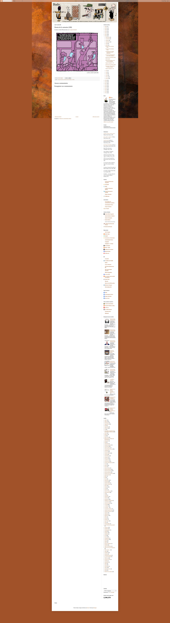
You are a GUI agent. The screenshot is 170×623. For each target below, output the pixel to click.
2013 (106, 89)
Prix (105, 535)
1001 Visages (107, 232)
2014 (106, 88)
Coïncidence (107, 455)
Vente (106, 564)
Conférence (107, 459)
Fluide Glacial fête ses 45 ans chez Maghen (110, 61)
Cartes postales (107, 447)
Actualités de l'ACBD (109, 260)
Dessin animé (107, 468)
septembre (108, 41)
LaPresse (107, 307)
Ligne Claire (107, 279)
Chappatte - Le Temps (109, 243)
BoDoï (106, 262)
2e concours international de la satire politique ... (110, 55)
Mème (106, 516)
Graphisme (107, 496)
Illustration (106, 499)
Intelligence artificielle (108, 500)
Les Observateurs (108, 309)
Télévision (106, 558)
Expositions (107, 480)
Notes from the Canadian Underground (112, 398)
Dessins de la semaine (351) (112, 341)
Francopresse (107, 492)
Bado (111, 97)
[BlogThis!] (66, 78)
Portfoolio (106, 534)
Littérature (106, 514)
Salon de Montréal (108, 546)
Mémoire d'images (108, 285)
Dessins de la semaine (67, 79)
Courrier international (109, 303)
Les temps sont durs (108, 508)
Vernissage (107, 566)
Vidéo (106, 567)
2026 (106, 26)
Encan (106, 478)
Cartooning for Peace (109, 204)
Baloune (106, 434)
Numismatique (107, 523)
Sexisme (106, 554)
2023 (106, 31)
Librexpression (108, 311)
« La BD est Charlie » (112, 380)
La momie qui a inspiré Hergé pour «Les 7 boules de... (110, 52)
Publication (107, 539)
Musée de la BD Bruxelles (110, 283)
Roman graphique (108, 543)
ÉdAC (106, 476)
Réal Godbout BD (108, 287)
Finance (106, 489)
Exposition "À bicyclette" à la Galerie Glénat (110, 67)
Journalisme (107, 501)
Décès (106, 465)
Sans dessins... (107, 549)
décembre (108, 37)
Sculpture (106, 552)
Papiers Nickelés (108, 194)
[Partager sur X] (68, 78)
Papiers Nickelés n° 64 (110, 68)
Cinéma (106, 454)
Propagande (107, 538)
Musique (106, 519)
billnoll (88, 607)
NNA (105, 522)
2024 (106, 29)
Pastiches (106, 527)
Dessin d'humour (108, 469)
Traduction (106, 562)
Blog (105, 442)
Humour (106, 497)
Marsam (106, 281)
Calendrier (106, 443)
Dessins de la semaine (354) (112, 370)
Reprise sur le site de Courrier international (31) (112, 391)
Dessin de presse (61, 79)
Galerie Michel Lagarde (109, 214)
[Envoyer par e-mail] (65, 78)
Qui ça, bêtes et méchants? (108, 136)
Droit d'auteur (107, 474)
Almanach (106, 422)
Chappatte (107, 241)
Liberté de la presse (108, 511)
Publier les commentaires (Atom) (65, 118)
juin (106, 70)
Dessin (106, 466)
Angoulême (107, 424)
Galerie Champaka (108, 217)
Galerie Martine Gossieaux (110, 221)
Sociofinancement (108, 555)
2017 (106, 83)
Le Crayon (107, 208)
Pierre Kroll (107, 298)
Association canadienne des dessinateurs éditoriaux (110, 431)
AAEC (106, 420)
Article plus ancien (96, 116)
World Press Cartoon (108, 571)
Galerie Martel (107, 219)
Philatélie (106, 528)
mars (107, 75)
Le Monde (106, 506)
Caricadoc (107, 184)
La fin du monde (107, 503)
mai (106, 72)
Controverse (107, 461)
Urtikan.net (107, 253)
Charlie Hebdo (107, 453)
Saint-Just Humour (108, 226)
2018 (106, 81)
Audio (106, 433)
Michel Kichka (107, 251)
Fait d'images (107, 245)
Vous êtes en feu (108, 568)
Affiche (106, 421)
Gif (105, 493)
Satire (106, 551)
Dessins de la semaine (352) (112, 330)
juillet (107, 45)
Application (107, 426)
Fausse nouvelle (108, 484)
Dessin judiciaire (108, 472)
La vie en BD (107, 274)
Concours (106, 458)
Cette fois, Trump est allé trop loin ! (109, 133)
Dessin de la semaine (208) (111, 64)
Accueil (77, 116)
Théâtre (106, 560)
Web (105, 570)
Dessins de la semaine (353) (112, 319)
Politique (106, 532)
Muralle (106, 518)
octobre (107, 40)
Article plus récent (58, 116)
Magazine (106, 515)
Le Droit (73, 79)
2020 (106, 35)
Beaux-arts (107, 437)
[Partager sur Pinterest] (70, 78)
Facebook (106, 481)
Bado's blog (107, 234)
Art (105, 429)
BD (105, 435)
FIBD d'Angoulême (108, 272)
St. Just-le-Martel (108, 556)
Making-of (107, 313)
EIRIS (106, 186)
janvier (107, 78)
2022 (106, 32)
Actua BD (107, 258)
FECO (106, 485)
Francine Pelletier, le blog (109, 305)
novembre (108, 38)
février (107, 76)
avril (106, 73)
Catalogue (106, 450)
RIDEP (106, 542)
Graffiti (106, 495)
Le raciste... (107, 507)
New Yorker (107, 520)
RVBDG (106, 544)
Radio (106, 540)
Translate (112, 592)
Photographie (107, 530)
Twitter (106, 563)
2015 (106, 86)
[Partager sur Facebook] (69, 78)
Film (105, 488)
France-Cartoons (108, 206)
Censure (106, 451)
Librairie (106, 512)
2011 (106, 92)
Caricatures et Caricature (110, 237)
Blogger (95, 607)
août (107, 43)
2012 (106, 91)
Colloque (106, 457)
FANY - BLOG (107, 247)
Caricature (106, 446)
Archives (106, 428)
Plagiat (106, 531)
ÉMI (105, 477)
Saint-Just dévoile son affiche (112, 351)
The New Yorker (107, 559)
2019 (106, 80)
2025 (106, 28)
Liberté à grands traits (108, 510)
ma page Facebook (73, 29)
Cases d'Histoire (108, 264)
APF (105, 425)
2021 (106, 34)
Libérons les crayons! (109, 249)
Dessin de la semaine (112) (112, 362)
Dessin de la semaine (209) (111, 57)
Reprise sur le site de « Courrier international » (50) (112, 410)
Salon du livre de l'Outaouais (110, 547)
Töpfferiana (107, 196)
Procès (106, 536)
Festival (106, 487)
